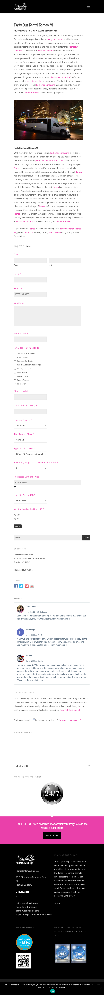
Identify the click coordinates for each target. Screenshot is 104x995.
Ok (52, 991)
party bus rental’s (46, 50)
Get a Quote (52, 835)
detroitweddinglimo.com (27, 911)
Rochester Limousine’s (61, 77)
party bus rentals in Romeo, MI (49, 160)
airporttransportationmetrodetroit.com (34, 914)
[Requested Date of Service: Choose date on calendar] (15, 487)
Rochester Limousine (45, 85)
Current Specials (23, 380)
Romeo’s (17, 214)
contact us (28, 232)
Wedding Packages (24, 369)
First (16, 265)
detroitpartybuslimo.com (27, 903)
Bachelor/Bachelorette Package (29, 365)
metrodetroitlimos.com (26, 907)
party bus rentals (34, 81)
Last (50, 265)
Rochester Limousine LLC (69, 720)
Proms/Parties (22, 372)
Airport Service (22, 357)
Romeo (17, 168)
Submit (17, 526)
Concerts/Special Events (26, 353)
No (18, 519)
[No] (101, 988)
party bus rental (54, 39)
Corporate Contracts (24, 361)
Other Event (21, 384)
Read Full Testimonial (70, 710)
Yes (18, 515)
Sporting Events (23, 376)
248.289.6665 (55, 232)
